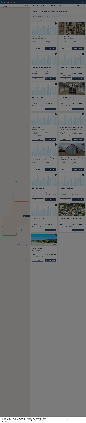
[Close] (84, 419)
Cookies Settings (66, 419)
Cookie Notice (4, 421)
